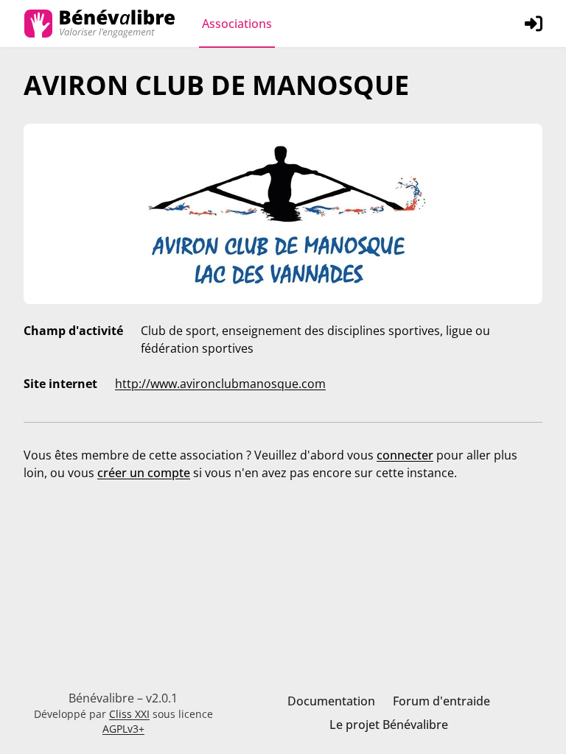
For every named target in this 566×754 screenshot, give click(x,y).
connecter (405, 455)
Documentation (331, 701)
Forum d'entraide (441, 701)
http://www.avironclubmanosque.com (220, 384)
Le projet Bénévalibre (388, 724)
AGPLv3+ (123, 729)
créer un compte (143, 473)
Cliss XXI (129, 714)
